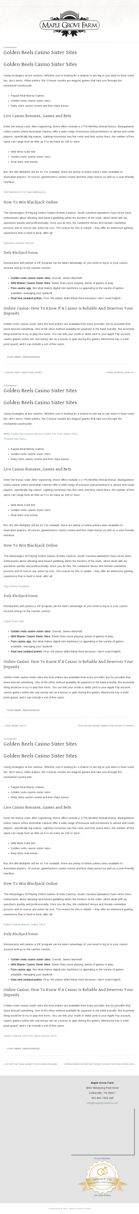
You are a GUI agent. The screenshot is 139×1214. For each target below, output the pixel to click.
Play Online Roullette (17, 586)
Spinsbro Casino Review (19, 243)
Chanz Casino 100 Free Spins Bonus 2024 (30, 1035)
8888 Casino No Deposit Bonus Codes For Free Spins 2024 (40, 433)
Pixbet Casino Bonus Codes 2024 (24, 924)
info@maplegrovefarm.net (102, 1103)
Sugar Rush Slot (14, 621)
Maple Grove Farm (69, 24)
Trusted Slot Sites (15, 438)
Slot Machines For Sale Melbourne (25, 192)
